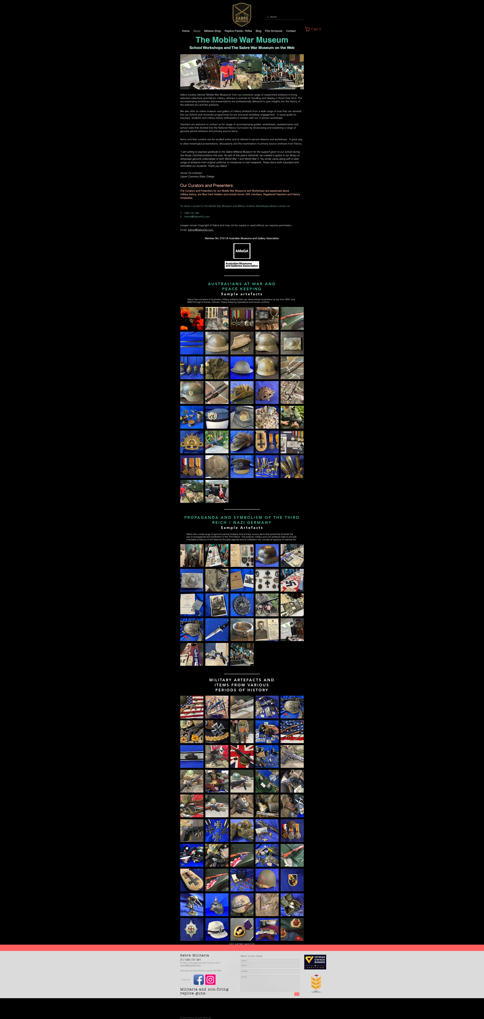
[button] (314, 29)
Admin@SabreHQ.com (196, 216)
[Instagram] (210, 979)
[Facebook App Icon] (199, 979)
